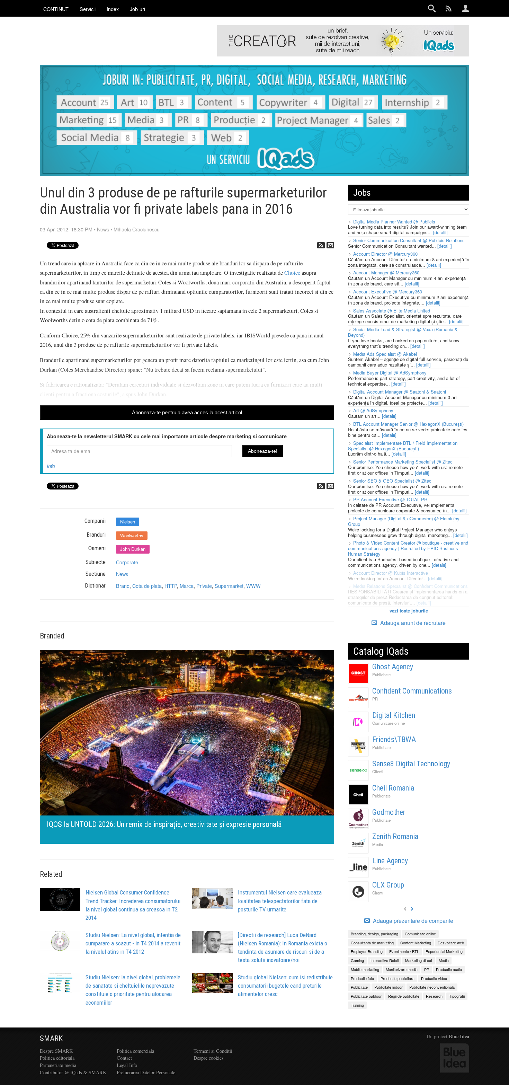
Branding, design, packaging (374, 933)
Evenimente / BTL (404, 951)
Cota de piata (147, 585)
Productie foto (362, 978)
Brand (123, 585)
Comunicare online (388, 723)
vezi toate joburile (409, 610)
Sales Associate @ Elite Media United (391, 310)
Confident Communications (412, 691)
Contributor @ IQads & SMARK (73, 1072)
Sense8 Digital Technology (411, 763)
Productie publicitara (397, 978)
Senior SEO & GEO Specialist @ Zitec (392, 480)
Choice (292, 272)
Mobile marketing (365, 969)
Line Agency (390, 860)
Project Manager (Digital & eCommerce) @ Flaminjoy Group (403, 521)
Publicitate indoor (388, 987)
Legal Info (127, 1065)
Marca (187, 585)
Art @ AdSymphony (373, 410)
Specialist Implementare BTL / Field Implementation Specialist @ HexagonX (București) (402, 446)
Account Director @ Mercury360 (385, 253)
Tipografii (457, 996)
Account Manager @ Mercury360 (386, 272)
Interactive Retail (384, 960)
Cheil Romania (393, 788)
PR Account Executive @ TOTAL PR (390, 499)
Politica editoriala (57, 1058)
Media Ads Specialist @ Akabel (385, 354)
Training (357, 1005)
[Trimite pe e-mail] (330, 245)
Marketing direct (418, 960)
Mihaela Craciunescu (137, 229)
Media (377, 844)
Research (434, 996)
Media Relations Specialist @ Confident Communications (410, 586)
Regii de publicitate (403, 996)
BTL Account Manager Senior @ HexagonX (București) (408, 424)
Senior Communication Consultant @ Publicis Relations (409, 240)
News (103, 229)
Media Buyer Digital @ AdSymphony (390, 372)
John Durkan (132, 549)
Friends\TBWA (394, 739)
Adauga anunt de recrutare (412, 623)
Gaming (357, 960)
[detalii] (440, 232)
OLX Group (388, 885)
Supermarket (229, 585)
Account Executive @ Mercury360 (387, 291)
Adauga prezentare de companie (412, 921)
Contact (124, 1058)
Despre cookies (209, 1058)
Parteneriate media (58, 1065)
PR (375, 699)
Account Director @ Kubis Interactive (390, 573)
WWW (253, 585)
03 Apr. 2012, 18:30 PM (66, 229)
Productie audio (449, 969)
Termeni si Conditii (213, 1051)
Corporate (127, 562)
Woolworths (131, 535)
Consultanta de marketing (372, 942)
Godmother (388, 812)
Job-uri (137, 8)
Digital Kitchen (393, 715)
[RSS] (321, 245)
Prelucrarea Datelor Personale (146, 1072)
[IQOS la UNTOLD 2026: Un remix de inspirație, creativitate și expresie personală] (187, 746)
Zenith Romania (395, 836)
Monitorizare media (402, 969)
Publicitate (381, 674)
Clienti (377, 771)
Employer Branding (367, 951)
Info (51, 465)
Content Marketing (415, 942)
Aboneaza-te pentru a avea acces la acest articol (187, 412)
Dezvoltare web (451, 942)
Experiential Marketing (444, 951)
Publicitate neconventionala (432, 987)
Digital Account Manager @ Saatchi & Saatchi (399, 391)
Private (204, 585)
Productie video (434, 978)
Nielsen (127, 521)
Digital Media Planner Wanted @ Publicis (394, 221)
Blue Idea (459, 1036)
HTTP (170, 585)
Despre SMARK (56, 1051)
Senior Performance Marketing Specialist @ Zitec (403, 461)
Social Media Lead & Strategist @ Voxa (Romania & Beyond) (403, 332)
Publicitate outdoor (366, 996)
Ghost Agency (392, 666)
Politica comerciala (135, 1051)
